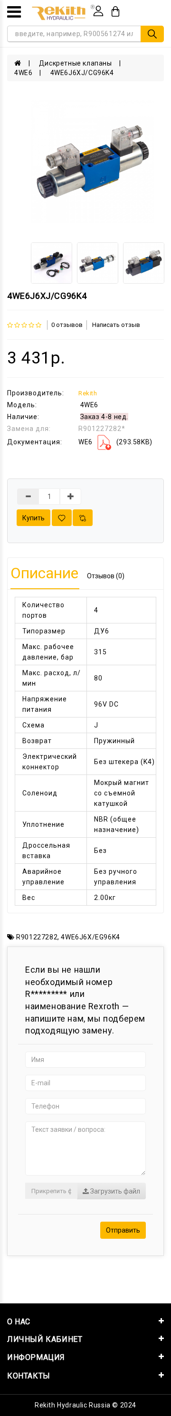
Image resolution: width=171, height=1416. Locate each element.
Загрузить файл (114, 1191)
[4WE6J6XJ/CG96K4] (93, 162)
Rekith (87, 393)
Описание (44, 573)
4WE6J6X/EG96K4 (90, 937)
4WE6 (23, 73)
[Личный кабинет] (98, 11)
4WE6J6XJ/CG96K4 (82, 73)
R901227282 (36, 937)
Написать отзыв (116, 324)
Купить (33, 518)
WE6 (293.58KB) (115, 442)
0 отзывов (67, 324)
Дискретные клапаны (75, 63)
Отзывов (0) (105, 576)
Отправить (123, 1230)
